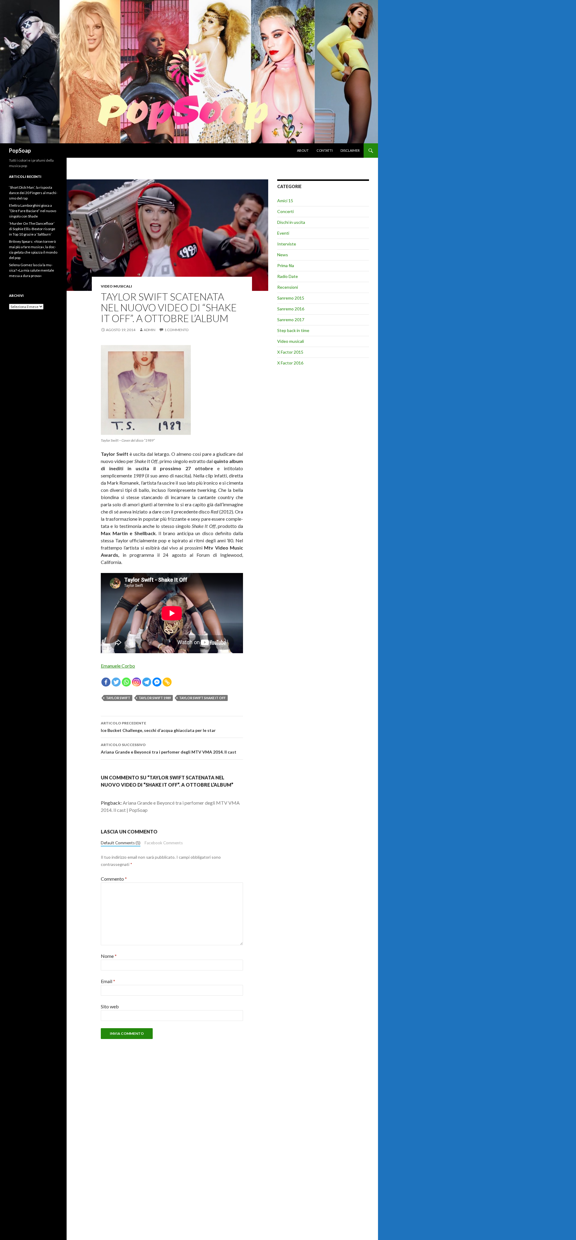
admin (149, 330)
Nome (109, 956)
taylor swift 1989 (155, 698)
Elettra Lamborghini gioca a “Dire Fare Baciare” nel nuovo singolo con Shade (32, 210)
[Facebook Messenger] (156, 682)
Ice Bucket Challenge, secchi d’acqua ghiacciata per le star (158, 727)
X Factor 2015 (290, 352)
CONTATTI (324, 150)
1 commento (176, 330)
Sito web (110, 1006)
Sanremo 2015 (290, 297)
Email (108, 981)
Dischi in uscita (291, 222)
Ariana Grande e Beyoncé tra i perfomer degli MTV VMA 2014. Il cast (168, 748)
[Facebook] (105, 682)
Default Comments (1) (120, 842)
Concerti (285, 211)
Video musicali (116, 286)
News (282, 254)
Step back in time (293, 330)
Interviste (286, 243)
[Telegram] (146, 682)
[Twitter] (116, 682)
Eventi (283, 233)
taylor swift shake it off (202, 698)
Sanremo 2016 (290, 308)
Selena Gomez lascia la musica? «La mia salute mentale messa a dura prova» (31, 270)
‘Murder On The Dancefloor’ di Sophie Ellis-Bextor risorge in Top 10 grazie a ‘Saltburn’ (32, 228)
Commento (114, 879)
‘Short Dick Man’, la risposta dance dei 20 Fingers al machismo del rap (33, 192)
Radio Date (287, 276)
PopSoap (20, 150)
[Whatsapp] (126, 682)
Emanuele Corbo (118, 666)
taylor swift (118, 698)
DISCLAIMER (350, 150)
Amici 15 (285, 200)
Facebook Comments (164, 842)
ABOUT (303, 150)
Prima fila (285, 265)
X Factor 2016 (290, 362)
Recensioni (287, 287)
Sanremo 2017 (290, 319)
